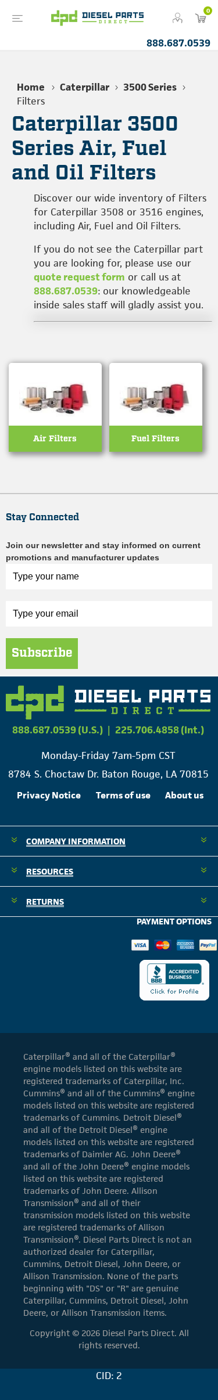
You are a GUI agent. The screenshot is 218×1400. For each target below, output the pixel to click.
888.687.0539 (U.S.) (57, 730)
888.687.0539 (178, 43)
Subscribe (42, 653)
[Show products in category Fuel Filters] (156, 419)
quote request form (79, 277)
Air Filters (55, 439)
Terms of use (123, 795)
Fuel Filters (155, 439)
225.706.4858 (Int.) (159, 730)
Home (31, 87)
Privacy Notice (49, 795)
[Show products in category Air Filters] (55, 419)
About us (184, 795)
